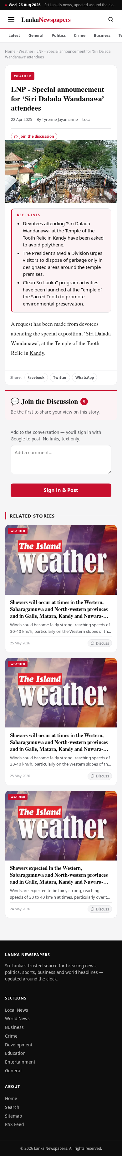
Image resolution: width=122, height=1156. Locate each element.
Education (15, 1053)
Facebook (36, 377)
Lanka (46, 19)
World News (17, 1018)
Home (10, 51)
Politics (59, 35)
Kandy (37, 352)
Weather (26, 51)
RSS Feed (14, 1124)
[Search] (110, 19)
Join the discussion (36, 136)
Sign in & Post (61, 490)
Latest (14, 35)
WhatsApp (84, 377)
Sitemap (13, 1116)
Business (102, 35)
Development (19, 1045)
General (35, 35)
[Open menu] (11, 19)
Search (12, 1107)
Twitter (60, 377)
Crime (79, 35)
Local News (16, 1010)
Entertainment (20, 1062)
